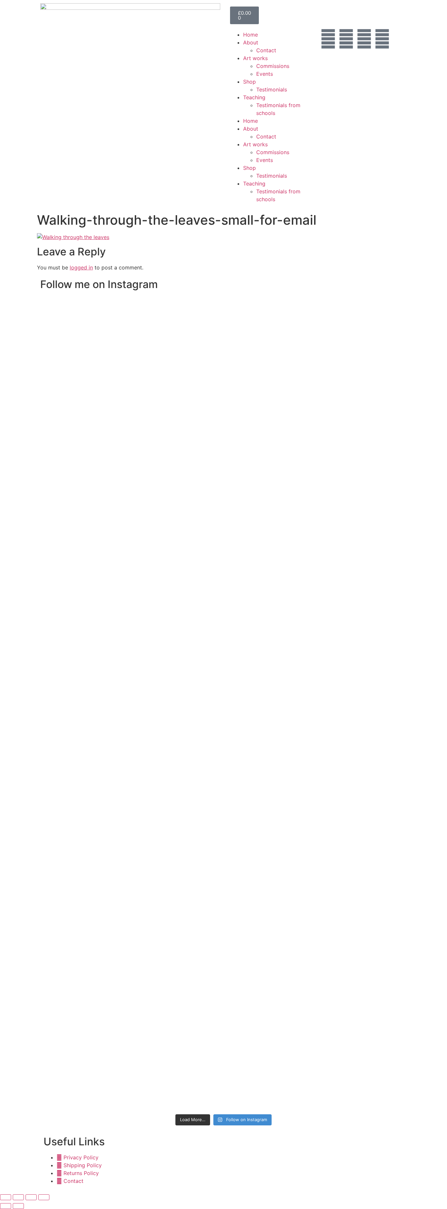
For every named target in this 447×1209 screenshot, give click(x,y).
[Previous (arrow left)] (5, 1206)
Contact (266, 50)
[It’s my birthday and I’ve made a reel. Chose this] (267, 406)
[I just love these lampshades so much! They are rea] (223, 866)
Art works (255, 58)
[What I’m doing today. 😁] (267, 630)
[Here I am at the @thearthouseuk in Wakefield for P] (135, 685)
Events (264, 74)
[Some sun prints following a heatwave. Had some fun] (312, 854)
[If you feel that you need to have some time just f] (135, 410)
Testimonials (271, 89)
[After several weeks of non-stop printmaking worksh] (312, 378)
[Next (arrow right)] (18, 1206)
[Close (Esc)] (43, 1197)
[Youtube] (382, 39)
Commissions (272, 66)
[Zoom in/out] (5, 1197)
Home (250, 34)
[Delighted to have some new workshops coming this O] (179, 445)
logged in (81, 267)
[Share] (31, 1197)
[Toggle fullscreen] (18, 1197)
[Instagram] (346, 39)
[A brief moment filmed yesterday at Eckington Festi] (179, 728)
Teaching (254, 97)
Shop (249, 81)
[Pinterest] (364, 39)
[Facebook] (328, 39)
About (250, 42)
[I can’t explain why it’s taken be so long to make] (223, 460)
